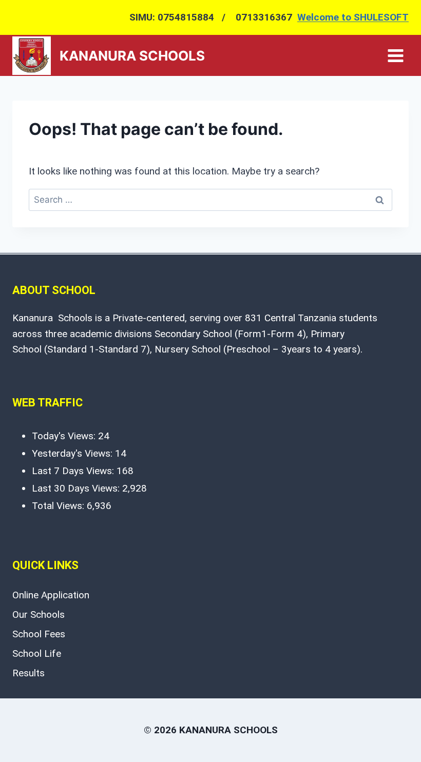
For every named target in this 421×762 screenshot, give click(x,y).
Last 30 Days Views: (77, 488)
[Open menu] (395, 55)
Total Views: (59, 506)
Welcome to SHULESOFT (353, 17)
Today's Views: (65, 436)
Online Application (50, 595)
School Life (36, 653)
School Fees (38, 634)
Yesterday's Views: (73, 453)
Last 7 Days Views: (74, 471)
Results (28, 673)
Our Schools (38, 614)
